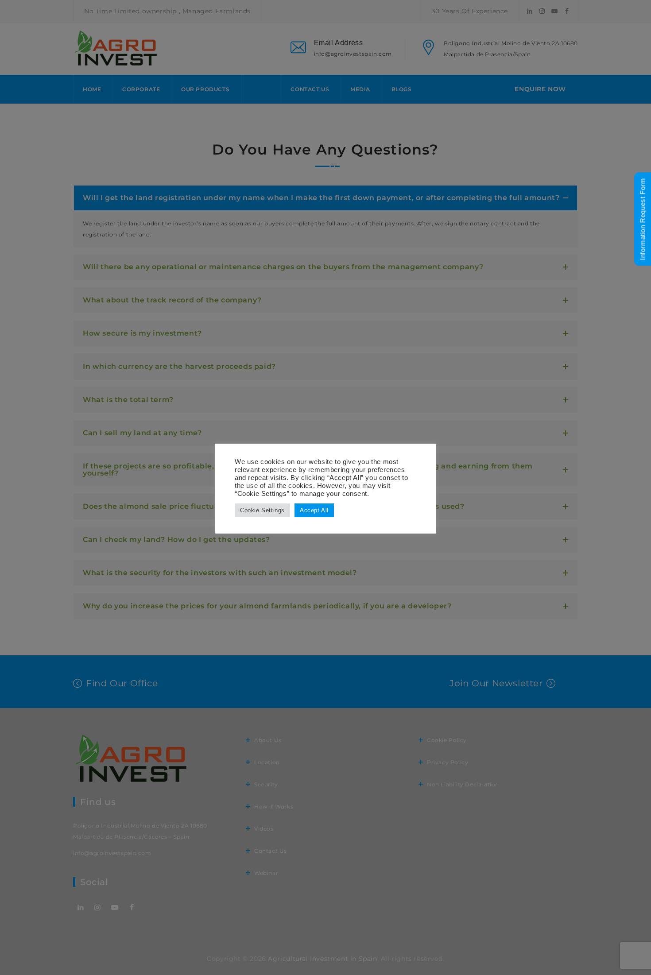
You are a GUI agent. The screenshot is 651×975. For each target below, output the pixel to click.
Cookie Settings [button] (262, 510)
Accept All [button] (314, 510)
